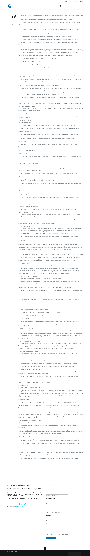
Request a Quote (51, 537)
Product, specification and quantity (53, 523)
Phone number (49, 507)
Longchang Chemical (12, 551)
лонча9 (15, 23)
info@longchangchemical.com (78, 1)
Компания (48, 515)
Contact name (49, 490)
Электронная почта (50, 498)
